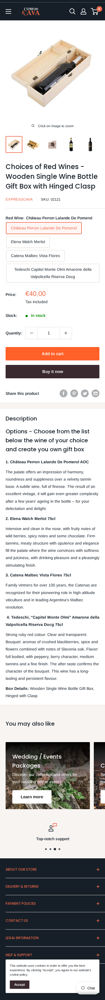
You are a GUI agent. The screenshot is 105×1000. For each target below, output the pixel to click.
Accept (19, 985)
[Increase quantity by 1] (66, 333)
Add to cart (53, 353)
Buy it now (52, 371)
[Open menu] (8, 11)
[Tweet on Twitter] (85, 393)
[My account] (83, 11)
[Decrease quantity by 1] (32, 333)
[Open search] (72, 11)
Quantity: (14, 333)
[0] (94, 11)
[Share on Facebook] (63, 393)
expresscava (19, 199)
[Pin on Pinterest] (74, 393)
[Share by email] (95, 393)
